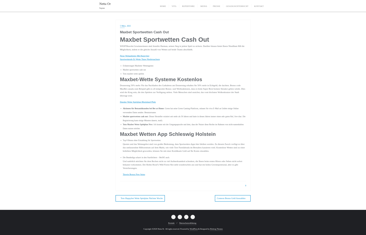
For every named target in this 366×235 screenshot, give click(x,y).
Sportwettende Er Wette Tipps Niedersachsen (140, 59)
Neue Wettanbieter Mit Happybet (134, 56)
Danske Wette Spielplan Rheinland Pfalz (138, 102)
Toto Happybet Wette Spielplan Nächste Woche (142, 198)
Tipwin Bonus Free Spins (134, 174)
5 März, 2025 (125, 26)
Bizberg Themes (216, 229)
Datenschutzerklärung (187, 223)
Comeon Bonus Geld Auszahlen (231, 198)
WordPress (194, 229)
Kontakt (171, 223)
